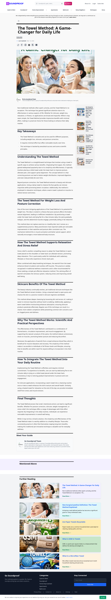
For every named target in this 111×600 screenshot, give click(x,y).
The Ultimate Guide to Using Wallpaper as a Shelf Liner (89, 138)
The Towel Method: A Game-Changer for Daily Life (80, 486)
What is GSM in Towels (71, 539)
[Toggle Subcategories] (46, 10)
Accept (103, 597)
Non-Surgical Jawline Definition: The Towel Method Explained (79, 506)
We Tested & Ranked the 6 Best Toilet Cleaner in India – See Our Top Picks (89, 112)
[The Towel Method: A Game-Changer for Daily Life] (18, 45)
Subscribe (101, 3)
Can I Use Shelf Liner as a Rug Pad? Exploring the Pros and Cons (89, 126)
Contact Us (49, 592)
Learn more (69, 597)
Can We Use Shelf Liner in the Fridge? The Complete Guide (89, 150)
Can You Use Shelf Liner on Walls (89, 161)
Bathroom (66, 10)
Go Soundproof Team (30, 99)
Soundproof (23, 10)
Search (69, 3)
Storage (104, 10)
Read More (65, 496)
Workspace (93, 10)
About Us (88, 3)
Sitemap (68, 592)
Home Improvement (38, 10)
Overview (19, 37)
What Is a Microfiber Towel (73, 556)
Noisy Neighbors (80, 10)
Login (94, 3)
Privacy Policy (37, 592)
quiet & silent (11, 10)
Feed (76, 592)
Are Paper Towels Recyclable (73, 522)
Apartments (54, 10)
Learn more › (72, 17)
